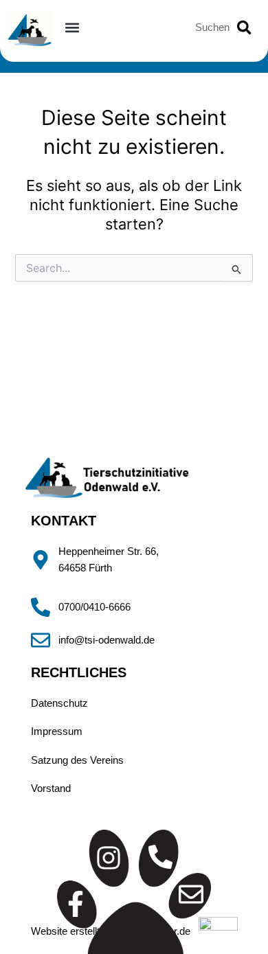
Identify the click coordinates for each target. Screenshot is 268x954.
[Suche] (244, 27)
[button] (72, 27)
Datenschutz (59, 703)
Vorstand (51, 788)
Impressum (56, 731)
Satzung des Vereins (77, 760)
